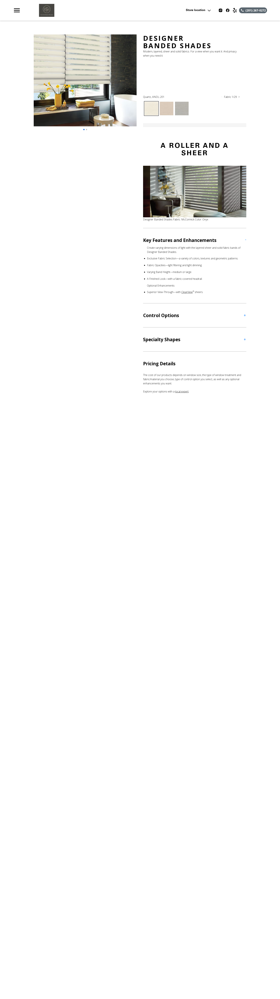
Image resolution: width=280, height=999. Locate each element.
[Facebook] (228, 10)
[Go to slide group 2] (86, 129)
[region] (85, 83)
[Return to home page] (80, 10)
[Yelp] (235, 10)
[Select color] (151, 108)
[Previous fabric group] (222, 97)
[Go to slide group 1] (84, 129)
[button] (17, 10)
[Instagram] (220, 10)
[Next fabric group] (239, 97)
